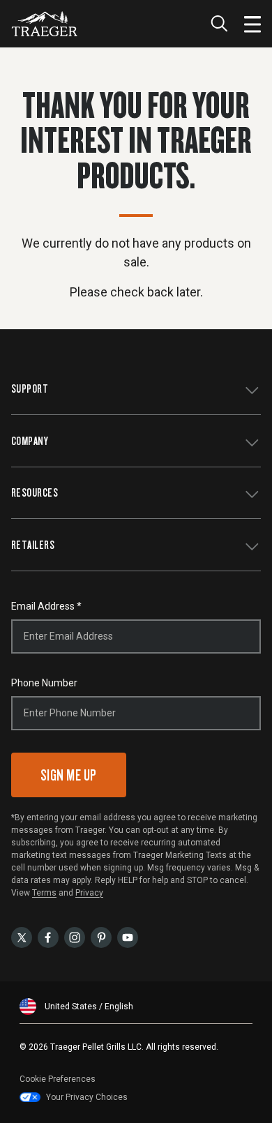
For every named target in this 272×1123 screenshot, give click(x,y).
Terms (44, 893)
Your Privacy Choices (87, 1097)
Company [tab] (29, 440)
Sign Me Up (68, 774)
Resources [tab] (34, 492)
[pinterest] (101, 936)
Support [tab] (29, 388)
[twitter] (21, 936)
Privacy (89, 893)
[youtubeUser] (127, 936)
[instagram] (74, 936)
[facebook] (48, 936)
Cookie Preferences (58, 1079)
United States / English (89, 1006)
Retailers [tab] (32, 544)
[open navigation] (252, 23)
